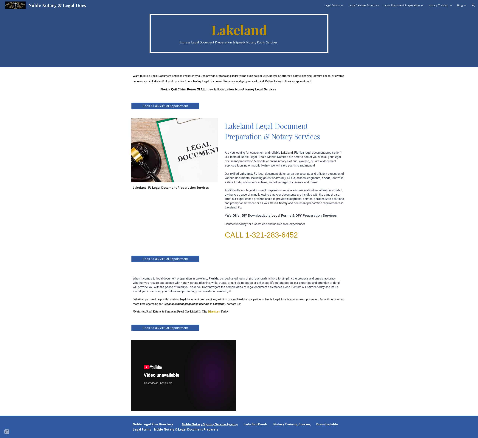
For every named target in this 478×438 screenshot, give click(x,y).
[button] (473, 5)
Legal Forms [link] (332, 5)
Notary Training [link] (438, 5)
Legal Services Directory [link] (364, 5)
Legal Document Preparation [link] (402, 5)
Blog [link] (460, 5)
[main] (239, 33)
